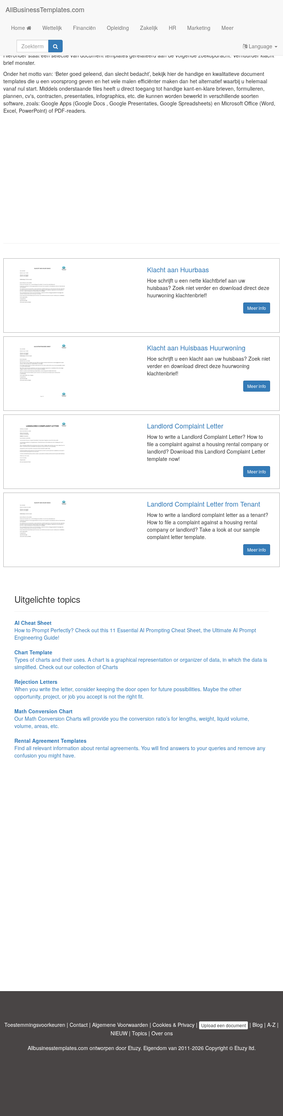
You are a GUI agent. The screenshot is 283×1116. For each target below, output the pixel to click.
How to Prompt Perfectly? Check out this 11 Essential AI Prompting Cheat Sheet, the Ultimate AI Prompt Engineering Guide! (135, 630)
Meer (227, 27)
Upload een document (223, 1025)
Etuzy (134, 1048)
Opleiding (118, 27)
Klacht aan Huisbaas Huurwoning (196, 347)
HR (172, 27)
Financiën (84, 27)
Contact (79, 1024)
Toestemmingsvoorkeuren (34, 1024)
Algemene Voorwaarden (120, 1024)
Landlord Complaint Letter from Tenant (203, 503)
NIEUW (119, 1033)
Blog (257, 1024)
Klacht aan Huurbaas (178, 269)
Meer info (256, 308)
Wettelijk (52, 27)
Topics (139, 1033)
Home (19, 27)
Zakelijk (149, 27)
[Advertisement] (141, 184)
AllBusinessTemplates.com (45, 9)
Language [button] (260, 46)
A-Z (271, 1024)
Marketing (198, 27)
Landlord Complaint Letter (185, 425)
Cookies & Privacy (174, 1024)
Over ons (162, 1033)
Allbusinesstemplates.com (58, 1048)
